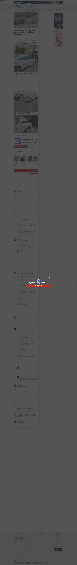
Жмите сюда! (38, 285)
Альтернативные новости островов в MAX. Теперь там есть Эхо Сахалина (38, 283)
